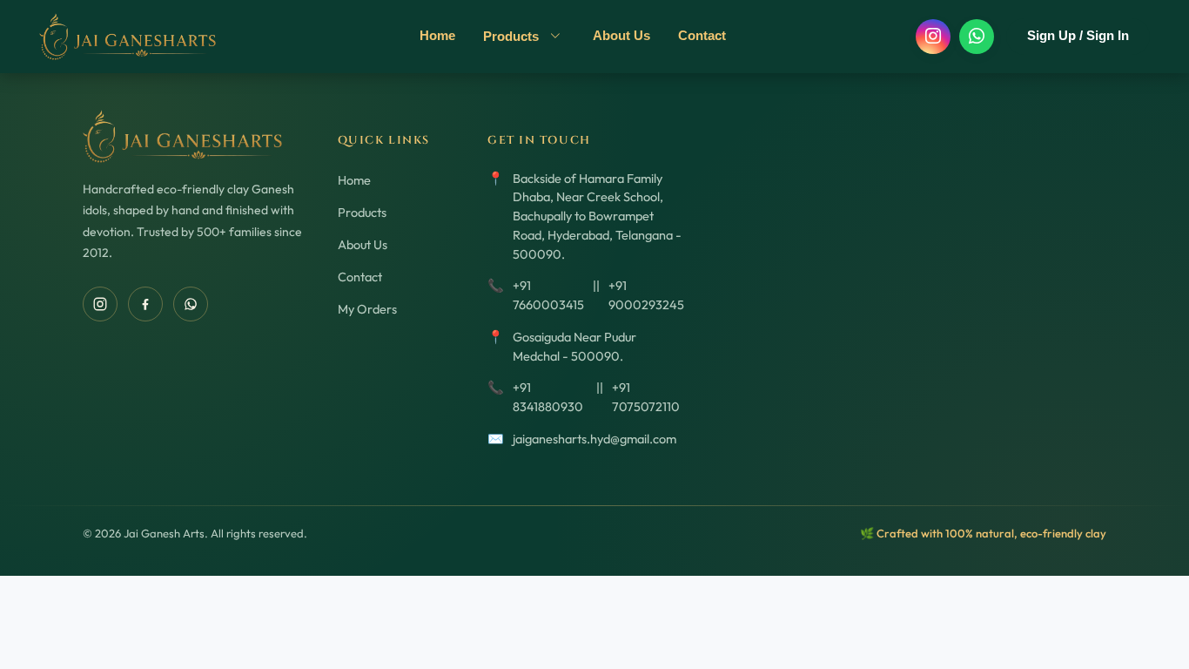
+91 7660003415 (548, 295)
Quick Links (384, 140)
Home (437, 35)
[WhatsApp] (976, 36)
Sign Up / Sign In (1078, 36)
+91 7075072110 (646, 397)
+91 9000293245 (646, 295)
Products (512, 36)
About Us (621, 35)
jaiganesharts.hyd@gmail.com (594, 438)
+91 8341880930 (548, 397)
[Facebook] (145, 304)
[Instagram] (933, 36)
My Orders (367, 309)
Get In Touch (539, 140)
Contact (702, 35)
